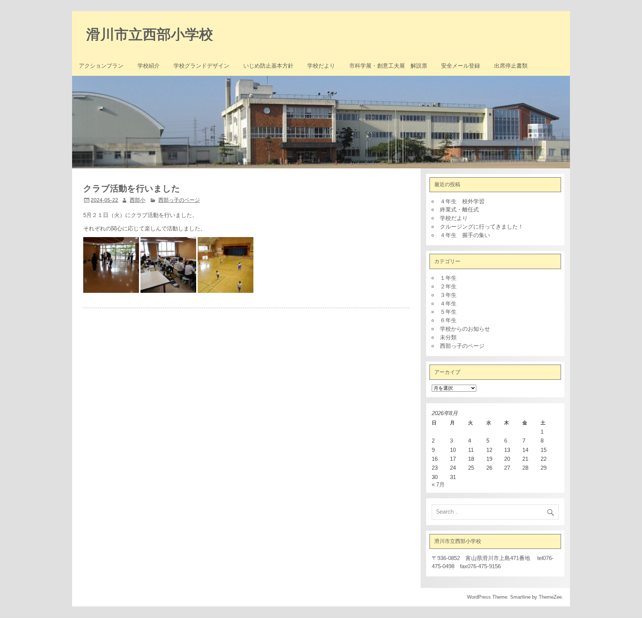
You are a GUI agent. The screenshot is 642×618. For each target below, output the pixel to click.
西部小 (137, 200)
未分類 (448, 337)
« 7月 (438, 484)
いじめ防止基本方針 (268, 65)
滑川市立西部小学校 (149, 33)
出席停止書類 (511, 65)
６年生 (448, 320)
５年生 (448, 311)
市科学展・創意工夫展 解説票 (388, 65)
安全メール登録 (460, 65)
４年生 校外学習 (462, 201)
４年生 (448, 303)
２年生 (448, 286)
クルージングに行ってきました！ (481, 226)
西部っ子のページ (179, 200)
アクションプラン (101, 65)
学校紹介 (148, 65)
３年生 (448, 295)
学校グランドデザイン (201, 65)
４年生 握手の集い (465, 235)
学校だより (321, 65)
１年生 (448, 278)
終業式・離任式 (459, 209)
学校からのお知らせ (465, 329)
